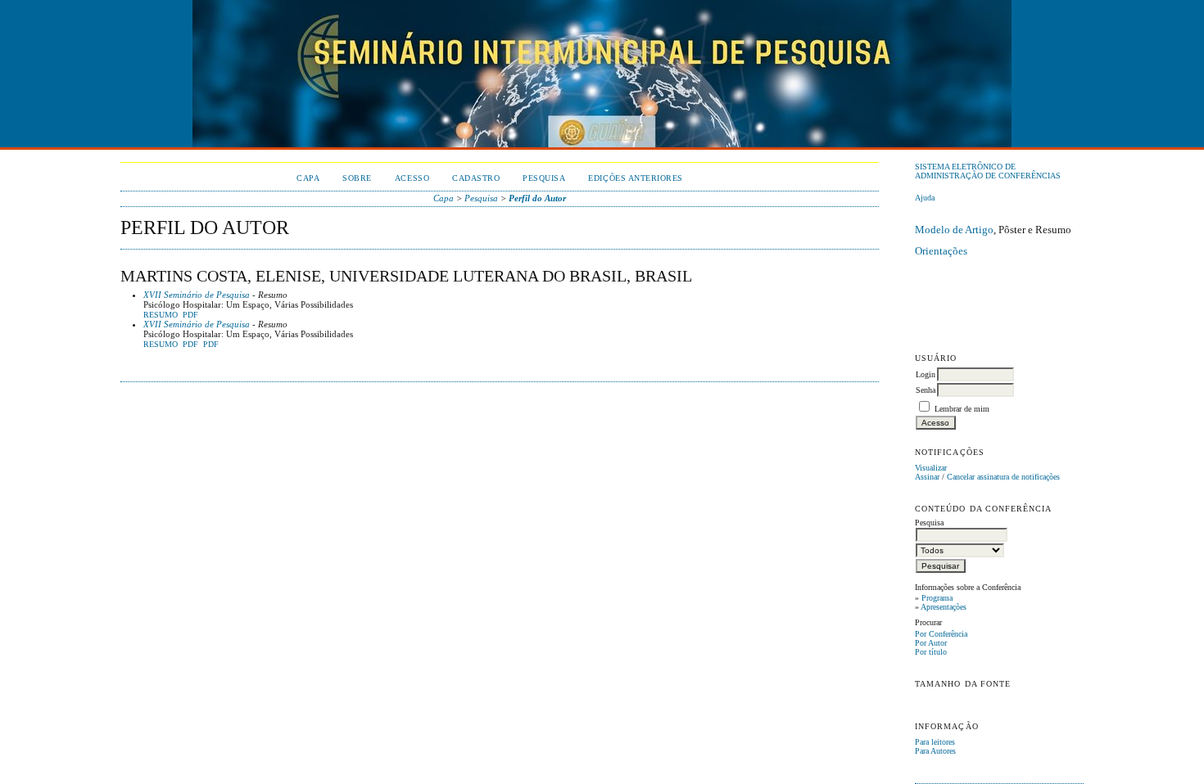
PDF (190, 315)
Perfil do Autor (537, 198)
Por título (931, 651)
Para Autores (935, 750)
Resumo (160, 315)
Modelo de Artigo (954, 229)
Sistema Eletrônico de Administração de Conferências (988, 171)
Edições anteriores (635, 177)
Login (925, 374)
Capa (307, 177)
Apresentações (943, 606)
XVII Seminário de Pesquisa (196, 295)
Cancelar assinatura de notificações (1003, 476)
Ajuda (925, 197)
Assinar (927, 476)
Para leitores (935, 741)
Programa (937, 597)
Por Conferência (941, 633)
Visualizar (931, 467)
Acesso (412, 177)
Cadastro (476, 177)
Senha (925, 389)
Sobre (357, 177)
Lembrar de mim (962, 408)
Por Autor (931, 642)
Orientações (941, 251)
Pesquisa (544, 177)
